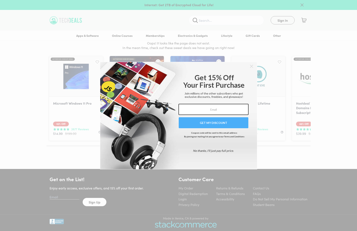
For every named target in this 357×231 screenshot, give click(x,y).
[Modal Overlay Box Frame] (178, 115)
